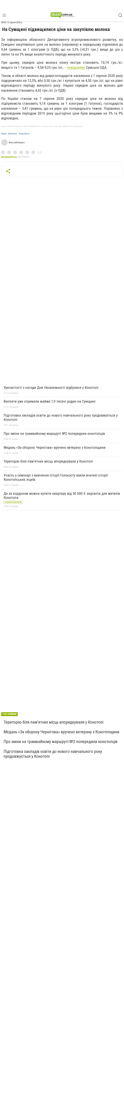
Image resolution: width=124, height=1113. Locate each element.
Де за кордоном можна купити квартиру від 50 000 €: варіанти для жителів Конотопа (62, 495)
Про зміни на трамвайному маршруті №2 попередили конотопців (54, 433)
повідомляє (76, 67)
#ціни (3, 133)
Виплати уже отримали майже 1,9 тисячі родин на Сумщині (49, 401)
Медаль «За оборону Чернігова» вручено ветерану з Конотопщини (55, 447)
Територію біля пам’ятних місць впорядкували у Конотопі (48, 461)
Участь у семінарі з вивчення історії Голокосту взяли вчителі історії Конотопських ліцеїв (56, 477)
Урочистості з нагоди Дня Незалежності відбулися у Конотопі (51, 387)
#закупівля (24, 133)
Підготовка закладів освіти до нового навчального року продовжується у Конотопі (61, 417)
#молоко (12, 133)
